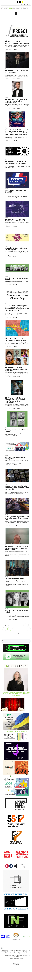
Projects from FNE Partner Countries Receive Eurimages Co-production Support (17, 518)
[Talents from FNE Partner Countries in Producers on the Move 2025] (17, 328)
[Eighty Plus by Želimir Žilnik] (17, 567)
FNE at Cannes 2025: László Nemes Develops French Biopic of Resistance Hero (16, 101)
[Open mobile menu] (16, 13)
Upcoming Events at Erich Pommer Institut (16, 279)
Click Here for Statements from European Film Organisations (16, 731)
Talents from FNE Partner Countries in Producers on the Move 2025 (17, 339)
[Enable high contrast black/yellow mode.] (20, 2)
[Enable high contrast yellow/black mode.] (22, 2)
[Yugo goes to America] (17, 505)
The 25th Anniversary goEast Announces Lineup (14, 579)
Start (5, 625)
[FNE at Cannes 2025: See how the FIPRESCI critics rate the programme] (17, 31)
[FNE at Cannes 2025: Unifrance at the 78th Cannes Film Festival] (17, 208)
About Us (12, 968)
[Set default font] (27, 4)
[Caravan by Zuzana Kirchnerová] (17, 536)
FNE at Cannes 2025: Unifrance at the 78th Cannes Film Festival (16, 220)
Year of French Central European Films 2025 (15, 191)
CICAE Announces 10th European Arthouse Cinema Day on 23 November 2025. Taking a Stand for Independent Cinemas (17, 308)
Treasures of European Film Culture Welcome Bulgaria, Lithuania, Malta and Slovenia (17, 487)
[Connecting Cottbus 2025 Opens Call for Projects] (17, 237)
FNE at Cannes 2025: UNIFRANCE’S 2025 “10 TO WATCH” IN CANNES (16, 162)
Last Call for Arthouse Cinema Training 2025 (15, 458)
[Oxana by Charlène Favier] (17, 119)
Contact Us (9, 968)
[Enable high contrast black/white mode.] (17, 2)
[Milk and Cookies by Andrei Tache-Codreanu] (17, 387)
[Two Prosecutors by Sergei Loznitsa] (17, 60)
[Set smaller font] (25, 4)
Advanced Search (16, 965)
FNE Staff (15, 49)
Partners (6, 968)
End (18, 633)
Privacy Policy (2, 968)
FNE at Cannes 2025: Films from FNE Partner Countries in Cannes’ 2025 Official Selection (17, 548)
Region (6, 40)
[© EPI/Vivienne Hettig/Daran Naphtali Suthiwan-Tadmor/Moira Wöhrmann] (17, 419)
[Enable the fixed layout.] (28, 2)
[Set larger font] (30, 4)
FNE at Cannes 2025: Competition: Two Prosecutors (16, 71)
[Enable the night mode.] (15, 2)
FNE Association (16, 963)
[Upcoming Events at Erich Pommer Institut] (17, 267)
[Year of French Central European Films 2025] (17, 179)
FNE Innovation (16, 964)
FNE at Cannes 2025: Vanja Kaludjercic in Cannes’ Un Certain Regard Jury (16, 369)
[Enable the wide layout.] (30, 2)
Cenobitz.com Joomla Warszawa (19, 970)
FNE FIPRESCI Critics (16, 961)
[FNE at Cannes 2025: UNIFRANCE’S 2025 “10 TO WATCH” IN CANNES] (17, 151)
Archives (16, 967)
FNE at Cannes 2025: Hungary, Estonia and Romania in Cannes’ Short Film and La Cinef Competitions (16, 400)
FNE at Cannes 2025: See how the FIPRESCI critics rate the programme (17, 42)
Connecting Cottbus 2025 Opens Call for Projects (16, 248)
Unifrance (15, 169)
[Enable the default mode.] (12, 2)
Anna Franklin (17, 78)
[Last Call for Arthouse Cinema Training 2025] (17, 446)
